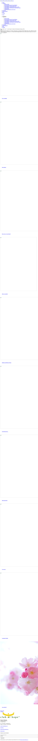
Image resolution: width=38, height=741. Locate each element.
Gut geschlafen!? (4, 707)
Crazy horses (4, 569)
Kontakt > (2, 727)
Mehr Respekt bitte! (4, 500)
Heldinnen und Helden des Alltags (6, 362)
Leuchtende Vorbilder (5, 638)
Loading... (2, 711)
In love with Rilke (4, 98)
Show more (2, 710)
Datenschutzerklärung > (4, 729)
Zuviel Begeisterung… (5, 431)
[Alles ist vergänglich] (18, 290)
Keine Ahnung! (4, 167)
